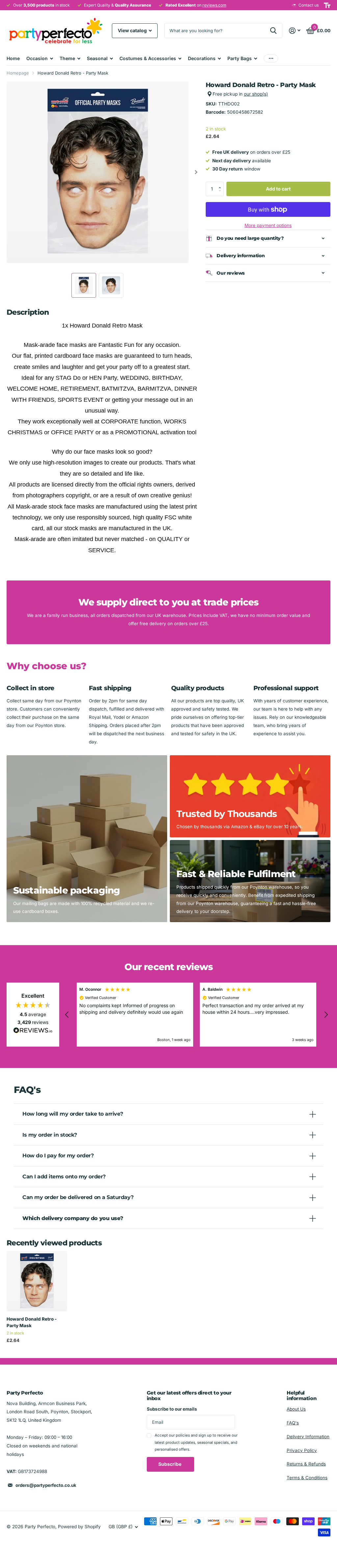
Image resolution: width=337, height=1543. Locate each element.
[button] (221, 183)
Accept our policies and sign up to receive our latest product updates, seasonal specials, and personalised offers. (196, 1442)
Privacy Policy (302, 1450)
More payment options (268, 225)
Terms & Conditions (307, 1477)
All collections (39, 58)
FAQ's (293, 1422)
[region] (196, 1015)
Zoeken (273, 30)
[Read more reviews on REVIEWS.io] (33, 1032)
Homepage (18, 73)
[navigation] (83, 285)
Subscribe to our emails (172, 1409)
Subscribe (170, 1464)
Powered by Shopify (79, 1526)
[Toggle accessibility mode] (327, 5)
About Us (296, 1409)
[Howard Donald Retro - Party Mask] (37, 1281)
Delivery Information (308, 1436)
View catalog (133, 30)
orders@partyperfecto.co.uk (45, 1485)
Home (13, 58)
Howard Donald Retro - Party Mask (32, 1322)
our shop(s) (256, 94)
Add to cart (278, 189)
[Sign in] (295, 30)
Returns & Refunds (306, 1463)
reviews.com (214, 5)
